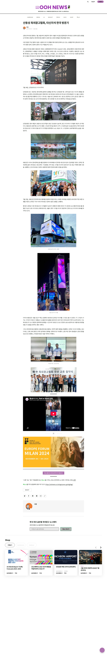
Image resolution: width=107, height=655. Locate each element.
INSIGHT (50, 17)
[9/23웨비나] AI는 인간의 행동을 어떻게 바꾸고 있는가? (41, 568)
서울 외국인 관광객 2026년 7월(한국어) (90, 569)
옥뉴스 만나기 (65, 529)
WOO (65, 17)
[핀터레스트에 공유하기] (36, 496)
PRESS (58, 17)
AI (44, 17)
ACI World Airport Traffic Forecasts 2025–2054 (15, 568)
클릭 (74, 480)
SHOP (71, 17)
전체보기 (10, 545)
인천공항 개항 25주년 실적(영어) (66, 567)
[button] (101, 547)
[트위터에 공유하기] (24, 496)
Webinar (31, 545)
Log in (93, 1)
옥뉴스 (78, 17)
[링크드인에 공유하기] (32, 496)
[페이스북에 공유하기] (28, 496)
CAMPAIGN (30, 17)
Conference (20, 545)
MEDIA (38, 17)
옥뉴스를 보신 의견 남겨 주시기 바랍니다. (53, 473)
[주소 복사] (44, 496)
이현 (35, 504)
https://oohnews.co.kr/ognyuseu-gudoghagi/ (59, 484)
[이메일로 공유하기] (40, 496)
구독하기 (100, 1)
